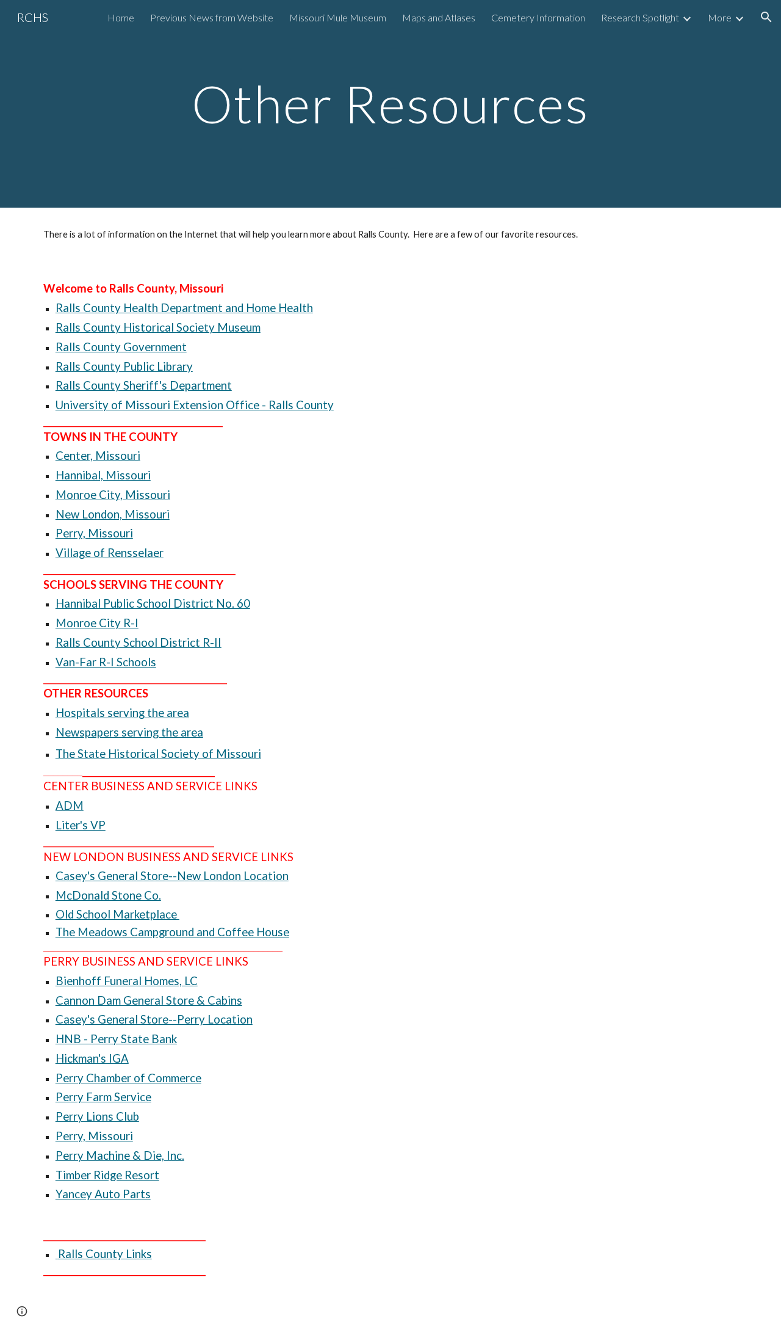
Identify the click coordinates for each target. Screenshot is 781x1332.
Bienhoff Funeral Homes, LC (127, 981)
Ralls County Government (121, 347)
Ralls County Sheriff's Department (144, 385)
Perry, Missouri (94, 533)
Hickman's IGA (92, 1058)
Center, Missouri (98, 455)
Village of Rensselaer (110, 552)
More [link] (720, 17)
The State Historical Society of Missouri (158, 753)
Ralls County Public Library (124, 366)
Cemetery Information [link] (538, 17)
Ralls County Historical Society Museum (158, 327)
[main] (390, 103)
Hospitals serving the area (122, 712)
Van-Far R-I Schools (106, 662)
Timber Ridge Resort (107, 1175)
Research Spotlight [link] (640, 17)
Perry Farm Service (103, 1097)
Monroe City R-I (97, 623)
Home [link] (120, 17)
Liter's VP (81, 825)
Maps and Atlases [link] (438, 17)
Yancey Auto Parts (103, 1194)
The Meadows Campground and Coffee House (172, 932)
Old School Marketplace (117, 914)
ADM (70, 805)
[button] (766, 17)
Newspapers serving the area (129, 732)
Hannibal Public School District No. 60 (153, 603)
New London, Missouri (113, 514)
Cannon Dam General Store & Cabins (149, 1000)
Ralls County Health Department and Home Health (184, 308)
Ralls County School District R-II (138, 642)
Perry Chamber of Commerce (128, 1078)
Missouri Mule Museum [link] (337, 17)
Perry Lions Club (97, 1116)
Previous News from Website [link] (211, 17)
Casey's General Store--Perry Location (154, 1019)
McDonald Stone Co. (108, 895)
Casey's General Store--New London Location (172, 876)
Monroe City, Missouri (113, 494)
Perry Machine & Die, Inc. (120, 1155)
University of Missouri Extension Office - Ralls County (195, 405)
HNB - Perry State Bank (116, 1039)
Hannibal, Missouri (103, 475)
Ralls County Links (104, 1254)
